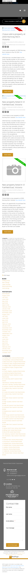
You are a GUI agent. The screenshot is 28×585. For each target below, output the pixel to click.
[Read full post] (14, 30)
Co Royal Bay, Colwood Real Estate (12, 360)
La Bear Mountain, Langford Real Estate (13, 362)
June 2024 (5, 339)
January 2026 (6, 309)
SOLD (25, 18)
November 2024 (7, 330)
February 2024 (6, 347)
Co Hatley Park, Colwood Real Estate (15, 238)
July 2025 (5, 316)
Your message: (10, 528)
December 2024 (7, 328)
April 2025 (5, 322)
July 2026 (5, 297)
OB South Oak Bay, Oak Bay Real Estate (13, 384)
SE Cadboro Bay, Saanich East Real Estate (17, 249)
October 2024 (6, 331)
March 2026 (5, 305)
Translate (15, 3)
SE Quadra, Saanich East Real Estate (13, 419)
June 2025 (5, 318)
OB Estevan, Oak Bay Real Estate (17, 247)
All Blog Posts (6, 280)
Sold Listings (5, 288)
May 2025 (5, 320)
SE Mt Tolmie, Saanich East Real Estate (13, 417)
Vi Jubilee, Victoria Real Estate (11, 447)
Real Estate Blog (7, 286)
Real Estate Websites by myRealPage (14, 554)
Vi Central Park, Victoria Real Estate (9, 266)
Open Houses (6, 284)
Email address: (10, 521)
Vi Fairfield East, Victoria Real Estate (16, 44)
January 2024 (6, 349)
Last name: (9, 514)
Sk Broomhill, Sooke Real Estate (11, 432)
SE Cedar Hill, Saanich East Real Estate (9, 251)
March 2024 (5, 345)
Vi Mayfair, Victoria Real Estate (11, 270)
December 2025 (7, 311)
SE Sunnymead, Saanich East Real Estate (13, 259)
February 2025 (6, 324)
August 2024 (5, 335)
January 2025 (6, 326)
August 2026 (6, 295)
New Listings (5, 282)
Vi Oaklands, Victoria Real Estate (11, 451)
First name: (9, 507)
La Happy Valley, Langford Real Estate (13, 365)
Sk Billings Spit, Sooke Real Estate (16, 262)
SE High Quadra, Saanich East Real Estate (15, 253)
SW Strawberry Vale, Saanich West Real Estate (16, 265)
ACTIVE (19, 18)
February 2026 (6, 307)
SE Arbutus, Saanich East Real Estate (13, 386)
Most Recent (6, 293)
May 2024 (5, 341)
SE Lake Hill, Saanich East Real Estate (12, 405)
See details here (20, 117)
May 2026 (5, 301)
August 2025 (6, 314)
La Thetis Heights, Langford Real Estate (13, 371)
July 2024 (4, 337)
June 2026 (5, 299)
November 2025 (7, 312)
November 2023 (7, 350)
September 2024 (7, 333)
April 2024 (5, 343)
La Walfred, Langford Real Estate (11, 244)
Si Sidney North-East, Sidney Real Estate (13, 428)
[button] (7, 479)
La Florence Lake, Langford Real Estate (14, 240)
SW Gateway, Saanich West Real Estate (14, 434)
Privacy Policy (21, 553)
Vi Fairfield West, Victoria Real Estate (12, 445)
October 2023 (6, 352)
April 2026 (5, 303)
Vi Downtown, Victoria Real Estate (12, 441)
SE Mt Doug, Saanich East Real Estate (12, 257)
